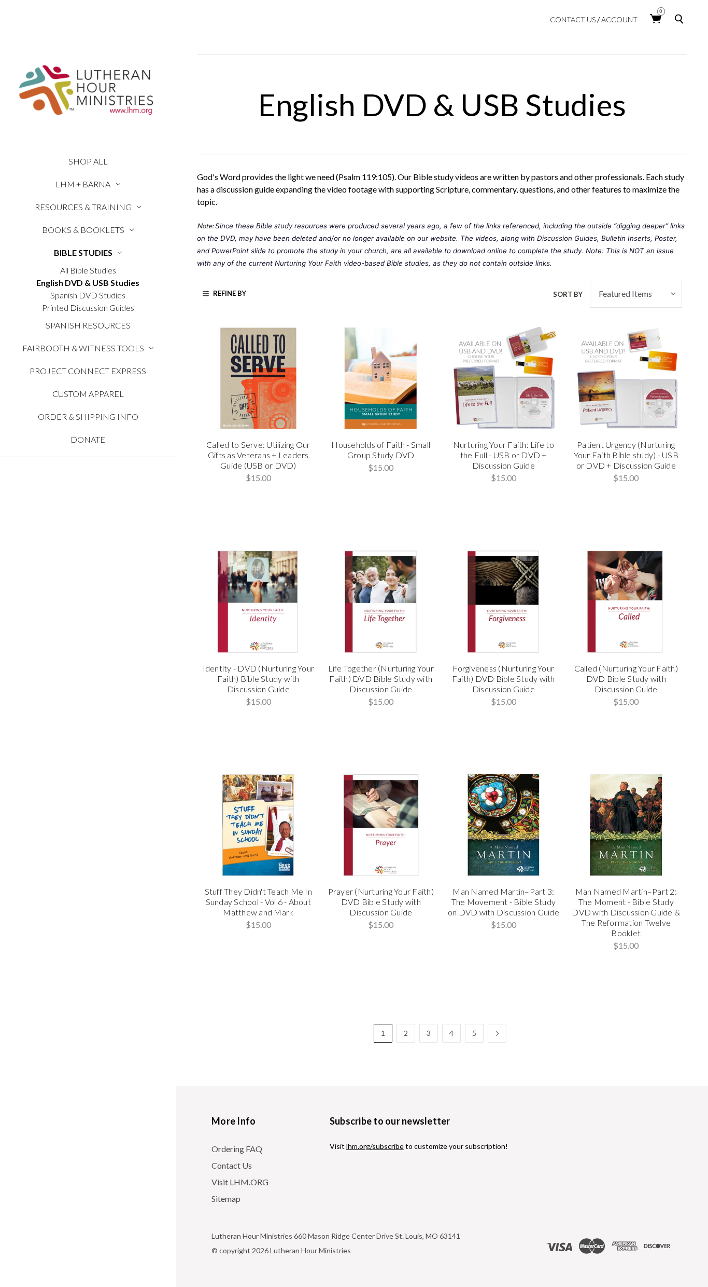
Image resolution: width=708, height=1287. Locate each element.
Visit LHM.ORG (239, 1182)
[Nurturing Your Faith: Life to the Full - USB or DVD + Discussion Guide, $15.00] (503, 378)
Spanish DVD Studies (87, 295)
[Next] (497, 1033)
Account (619, 20)
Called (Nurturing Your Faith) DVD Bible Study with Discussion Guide (626, 678)
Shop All (88, 161)
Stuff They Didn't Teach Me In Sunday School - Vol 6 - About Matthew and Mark (258, 901)
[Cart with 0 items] (656, 19)
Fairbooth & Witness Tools (83, 348)
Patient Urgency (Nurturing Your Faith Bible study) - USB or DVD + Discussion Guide (626, 455)
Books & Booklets (83, 230)
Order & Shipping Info (88, 416)
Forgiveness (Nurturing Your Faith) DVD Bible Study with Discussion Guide (503, 678)
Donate (87, 439)
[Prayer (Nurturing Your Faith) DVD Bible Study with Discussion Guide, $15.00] (381, 825)
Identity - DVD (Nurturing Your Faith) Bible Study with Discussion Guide (259, 678)
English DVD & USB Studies (87, 282)
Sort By (568, 294)
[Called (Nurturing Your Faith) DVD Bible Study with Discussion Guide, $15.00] (626, 601)
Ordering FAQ (236, 1149)
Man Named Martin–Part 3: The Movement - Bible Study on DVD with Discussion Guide (503, 901)
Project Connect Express (88, 371)
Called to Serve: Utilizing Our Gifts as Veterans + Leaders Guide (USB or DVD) (258, 455)
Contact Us (573, 20)
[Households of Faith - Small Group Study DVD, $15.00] (381, 378)
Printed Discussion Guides (88, 307)
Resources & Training (83, 207)
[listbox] (636, 294)
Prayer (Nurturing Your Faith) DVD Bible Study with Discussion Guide (381, 901)
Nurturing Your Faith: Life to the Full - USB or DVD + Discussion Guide (503, 455)
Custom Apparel (88, 394)
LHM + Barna (82, 184)
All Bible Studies (88, 270)
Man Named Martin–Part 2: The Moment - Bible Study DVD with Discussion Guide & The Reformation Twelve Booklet (626, 912)
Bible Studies (83, 252)
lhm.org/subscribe (375, 1146)
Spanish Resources (88, 325)
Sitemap (225, 1198)
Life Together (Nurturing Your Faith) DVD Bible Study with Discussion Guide (381, 678)
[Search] (681, 19)
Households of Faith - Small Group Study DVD (380, 450)
